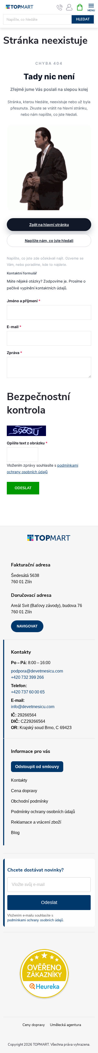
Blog (15, 832)
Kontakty (19, 780)
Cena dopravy (24, 791)
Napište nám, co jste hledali (49, 240)
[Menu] (91, 7)
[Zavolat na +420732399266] (59, 7)
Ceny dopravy (33, 1024)
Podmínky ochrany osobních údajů (43, 811)
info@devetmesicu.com (32, 706)
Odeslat (23, 488)
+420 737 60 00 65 (28, 692)
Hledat (83, 19)
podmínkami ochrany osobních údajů (35, 920)
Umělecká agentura (65, 1024)
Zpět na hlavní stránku (49, 224)
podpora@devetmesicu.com (37, 671)
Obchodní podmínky (29, 801)
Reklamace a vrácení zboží (36, 822)
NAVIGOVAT (27, 626)
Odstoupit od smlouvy (37, 766)
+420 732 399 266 (27, 677)
